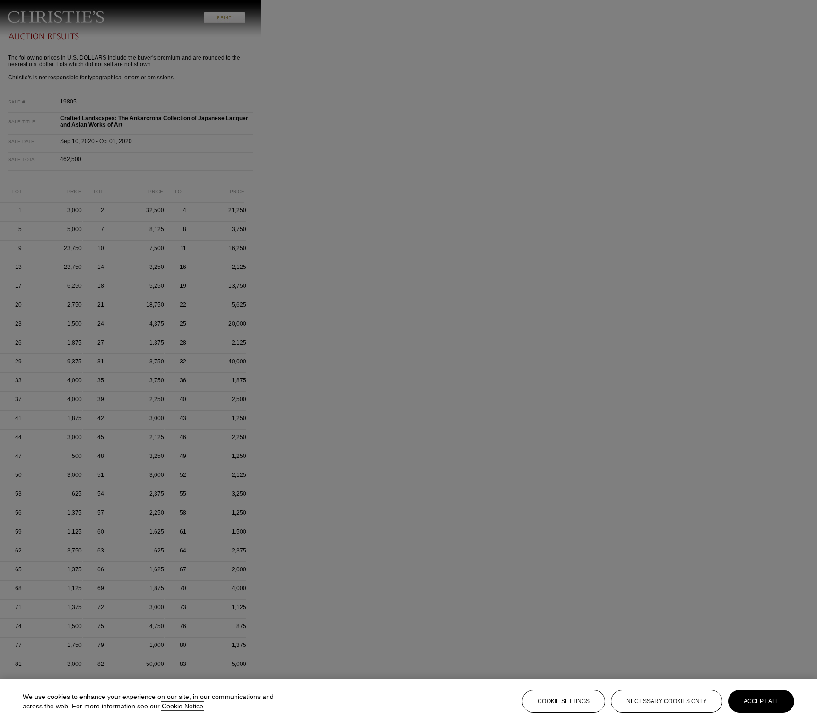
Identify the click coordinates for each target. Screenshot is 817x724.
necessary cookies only (666, 701)
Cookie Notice (182, 706)
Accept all (761, 701)
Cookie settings (564, 701)
